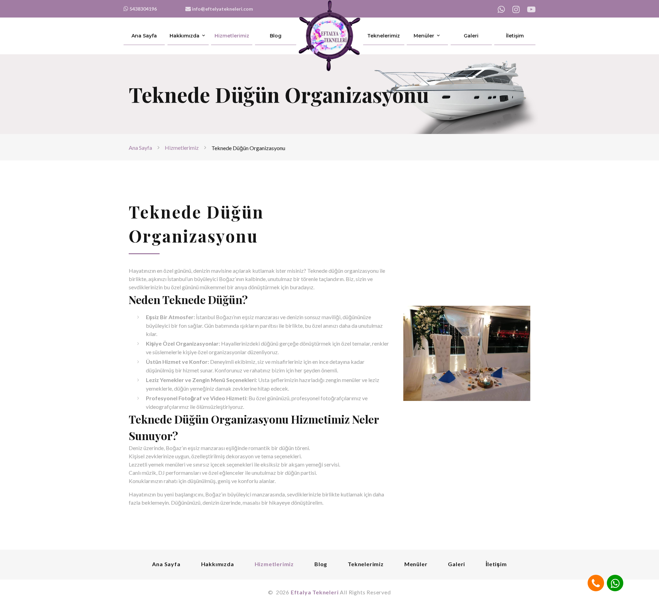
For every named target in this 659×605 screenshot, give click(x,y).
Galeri (471, 36)
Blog (275, 36)
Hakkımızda (184, 36)
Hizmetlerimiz (232, 36)
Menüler (424, 36)
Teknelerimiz (383, 36)
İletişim (515, 36)
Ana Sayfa (144, 36)
